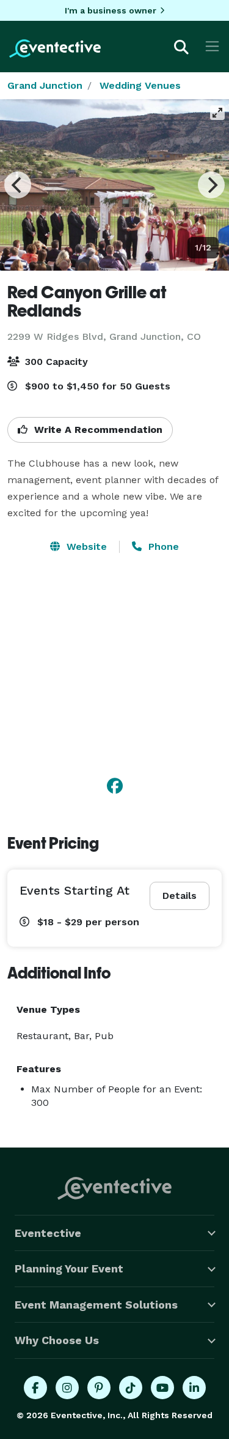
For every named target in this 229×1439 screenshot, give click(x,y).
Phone (162, 546)
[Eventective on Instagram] (67, 1387)
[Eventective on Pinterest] (99, 1387)
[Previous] (17, 184)
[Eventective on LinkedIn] (194, 1387)
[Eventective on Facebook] (35, 1387)
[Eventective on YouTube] (162, 1387)
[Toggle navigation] (212, 46)
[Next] (211, 184)
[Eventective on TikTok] (130, 1387)
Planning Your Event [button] (69, 1268)
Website (85, 546)
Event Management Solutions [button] (96, 1304)
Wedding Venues (140, 85)
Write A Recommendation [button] (96, 429)
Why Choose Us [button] (57, 1340)
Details (179, 895)
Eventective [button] (48, 1233)
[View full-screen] (217, 112)
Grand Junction (44, 85)
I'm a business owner (110, 10)
